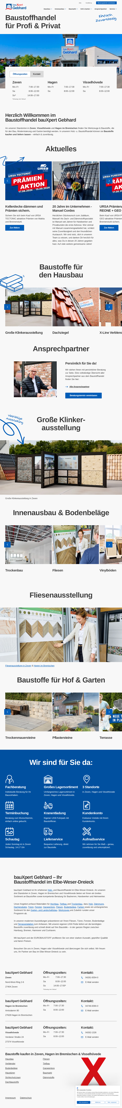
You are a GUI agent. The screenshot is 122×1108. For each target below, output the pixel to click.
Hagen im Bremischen (44, 666)
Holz (91, 904)
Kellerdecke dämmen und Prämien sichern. (24, 208)
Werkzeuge (64, 910)
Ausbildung (89, 3)
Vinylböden (108, 570)
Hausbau (47, 9)
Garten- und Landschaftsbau (44, 910)
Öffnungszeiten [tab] (20, 74)
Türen (30, 907)
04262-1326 (90, 1032)
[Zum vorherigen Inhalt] (7, 181)
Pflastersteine (62, 738)
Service (112, 9)
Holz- (50, 890)
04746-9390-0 (91, 1006)
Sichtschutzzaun (13, 1077)
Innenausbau (59, 9)
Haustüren (10, 1073)
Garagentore (49, 907)
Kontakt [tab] (36, 74)
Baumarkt (72, 9)
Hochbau (54, 904)
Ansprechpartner (100, 9)
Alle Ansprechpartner (79, 387)
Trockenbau (14, 570)
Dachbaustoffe (12, 1082)
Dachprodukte (20, 907)
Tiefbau (63, 904)
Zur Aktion (15, 228)
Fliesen (57, 570)
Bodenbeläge (70, 907)
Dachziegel (60, 332)
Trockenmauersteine (20, 738)
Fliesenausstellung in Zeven (18, 666)
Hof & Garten (85, 9)
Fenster (38, 907)
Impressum (10, 1098)
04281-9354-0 (91, 977)
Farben (81, 907)
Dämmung (99, 904)
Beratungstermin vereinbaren (106, 3)
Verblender (10, 1063)
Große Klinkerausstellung (24, 332)
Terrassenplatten (26, 924)
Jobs (80, 3)
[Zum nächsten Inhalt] (109, 181)
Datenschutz (26, 1098)
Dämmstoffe (48, 1077)
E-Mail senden (92, 982)
